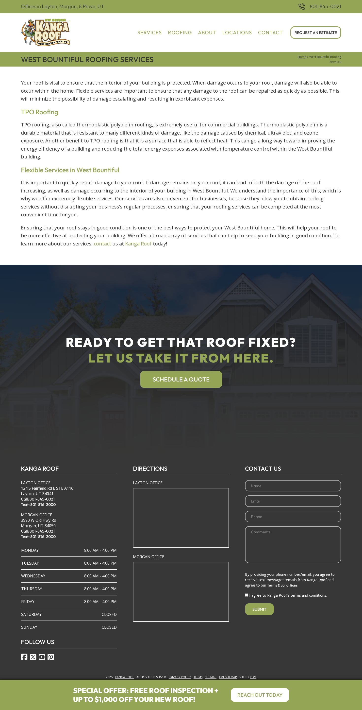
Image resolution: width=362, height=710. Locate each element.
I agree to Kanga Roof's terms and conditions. (288, 595)
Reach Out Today (259, 695)
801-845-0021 (325, 6)
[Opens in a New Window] (24, 657)
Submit (259, 609)
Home (302, 57)
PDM (253, 677)
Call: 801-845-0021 (38, 499)
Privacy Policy (180, 677)
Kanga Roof (138, 243)
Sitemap (210, 677)
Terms (198, 677)
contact (102, 243)
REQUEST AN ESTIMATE (316, 32)
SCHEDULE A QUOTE (181, 379)
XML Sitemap (228, 677)
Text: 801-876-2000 (38, 504)
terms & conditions (282, 585)
